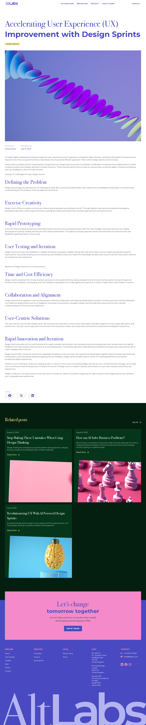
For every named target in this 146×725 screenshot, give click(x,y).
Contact (8, 671)
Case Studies (10, 657)
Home (7, 653)
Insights (8, 660)
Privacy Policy (68, 653)
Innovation (38, 653)
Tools (7, 664)
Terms (65, 657)
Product (37, 657)
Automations (39, 660)
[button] (123, 3)
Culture (7, 667)
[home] (11, 4)
